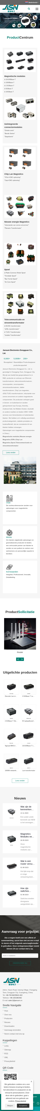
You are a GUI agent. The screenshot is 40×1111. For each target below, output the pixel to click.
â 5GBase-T (8, 88)
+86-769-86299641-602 (14, 995)
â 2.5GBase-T (9, 85)
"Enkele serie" (9, 130)
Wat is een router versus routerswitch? (27, 862)
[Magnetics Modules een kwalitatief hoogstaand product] (11, 842)
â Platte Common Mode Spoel (14, 273)
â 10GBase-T (9, 92)
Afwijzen (10, 1106)
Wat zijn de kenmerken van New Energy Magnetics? (26, 808)
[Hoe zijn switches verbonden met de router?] (11, 896)
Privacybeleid (20, 1101)
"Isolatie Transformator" (12, 335)
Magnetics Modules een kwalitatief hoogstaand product (26, 835)
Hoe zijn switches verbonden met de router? (27, 889)
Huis (6, 1011)
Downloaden (9, 1026)
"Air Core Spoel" (10, 282)
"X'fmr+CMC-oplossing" (12, 177)
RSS (6, 1054)
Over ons (7, 1015)
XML (6, 1057)
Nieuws (7, 1022)
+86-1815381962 (16, 998)
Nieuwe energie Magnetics (16, 222)
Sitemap (7, 1050)
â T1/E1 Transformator (12, 332)
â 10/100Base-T (10, 79)
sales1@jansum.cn (15, 1000)
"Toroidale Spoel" (10, 276)
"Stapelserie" (8, 136)
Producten (8, 1018)
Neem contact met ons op (14, 1034)
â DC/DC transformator (12, 326)
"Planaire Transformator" (13, 228)
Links (6, 1046)
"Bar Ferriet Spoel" (10, 279)
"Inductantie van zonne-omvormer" (16, 225)
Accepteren (23, 1106)
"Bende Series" (9, 133)
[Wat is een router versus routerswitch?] (11, 869)
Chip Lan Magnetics (13, 174)
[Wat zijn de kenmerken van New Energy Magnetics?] (11, 814)
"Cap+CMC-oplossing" (12, 180)
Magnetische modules (14, 76)
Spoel (7, 269)
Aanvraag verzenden (12, 1030)
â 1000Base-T (9, 82)
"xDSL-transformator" (11, 329)
